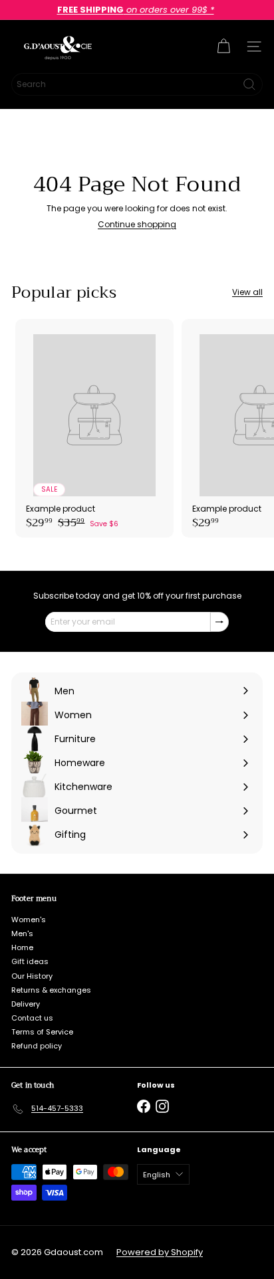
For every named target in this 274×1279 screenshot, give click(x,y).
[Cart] (223, 46)
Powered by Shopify (159, 1252)
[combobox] (137, 84)
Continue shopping (137, 224)
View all (247, 292)
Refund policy (36, 1045)
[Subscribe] (219, 622)
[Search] (249, 84)
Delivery (25, 1004)
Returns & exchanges (51, 990)
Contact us (32, 1018)
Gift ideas (30, 961)
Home (22, 947)
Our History (32, 976)
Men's (22, 933)
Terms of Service (42, 1032)
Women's (28, 919)
